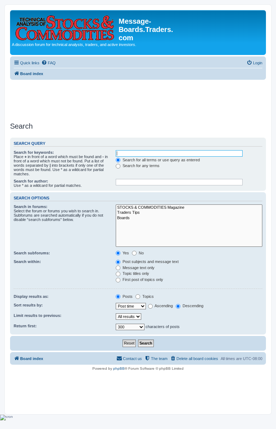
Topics (147, 296)
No (141, 253)
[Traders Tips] (189, 212)
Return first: (25, 326)
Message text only (138, 268)
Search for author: (31, 181)
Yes (125, 253)
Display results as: (31, 296)
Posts (127, 296)
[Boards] (189, 218)
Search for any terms (140, 165)
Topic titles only (135, 273)
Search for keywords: (34, 152)
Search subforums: (32, 253)
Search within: (27, 261)
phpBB (119, 368)
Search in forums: (30, 206)
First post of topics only (142, 279)
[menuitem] (48, 63)
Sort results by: (28, 305)
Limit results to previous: (37, 315)
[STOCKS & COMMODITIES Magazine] (189, 207)
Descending (192, 306)
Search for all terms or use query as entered (160, 160)
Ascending (163, 306)
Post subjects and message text (150, 261)
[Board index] (65, 26)
